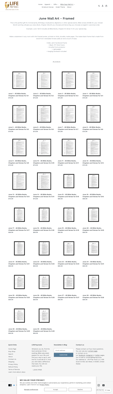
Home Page (12, 349)
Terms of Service (14, 369)
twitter (97, 355)
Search (10, 354)
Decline (80, 389)
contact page (92, 351)
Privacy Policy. (44, 385)
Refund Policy (13, 367)
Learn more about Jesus (16, 372)
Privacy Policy (13, 364)
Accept (55, 389)
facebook (82, 355)
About (10, 356)
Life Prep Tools (100, 390)
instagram (89, 355)
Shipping (11, 362)
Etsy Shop (11, 351)
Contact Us (12, 359)
